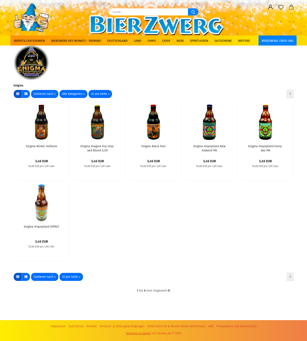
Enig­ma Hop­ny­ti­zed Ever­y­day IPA (265, 148)
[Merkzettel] (281, 7)
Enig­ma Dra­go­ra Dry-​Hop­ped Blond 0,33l (97, 148)
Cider (166, 41)
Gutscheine (223, 41)
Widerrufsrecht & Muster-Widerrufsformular (176, 326)
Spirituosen (199, 41)
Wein (180, 41)
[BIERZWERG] (33, 17)
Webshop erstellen (138, 333)
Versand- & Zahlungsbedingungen (122, 326)
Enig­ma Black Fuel (153, 146)
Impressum (58, 326)
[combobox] (44, 94)
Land (137, 41)
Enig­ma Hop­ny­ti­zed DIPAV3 (41, 226)
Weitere (244, 41)
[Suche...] (193, 11)
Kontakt (91, 326)
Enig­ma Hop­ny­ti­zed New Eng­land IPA (209, 148)
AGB (210, 326)
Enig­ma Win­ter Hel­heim (41, 146)
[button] (270, 7)
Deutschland (117, 41)
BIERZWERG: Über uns (277, 41)
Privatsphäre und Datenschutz (236, 326)
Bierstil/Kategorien (29, 41)
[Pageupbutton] (295, 333)
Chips (152, 41)
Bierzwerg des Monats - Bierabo (76, 41)
